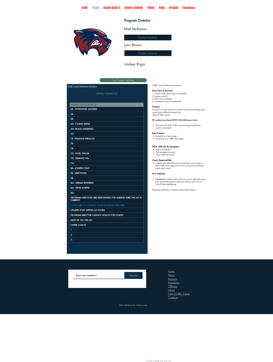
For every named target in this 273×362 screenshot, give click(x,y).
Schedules (173, 283)
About (171, 275)
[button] (111, 8)
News (171, 290)
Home (171, 271)
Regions (172, 279)
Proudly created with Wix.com (158, 360)
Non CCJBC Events (179, 294)
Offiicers (172, 286)
